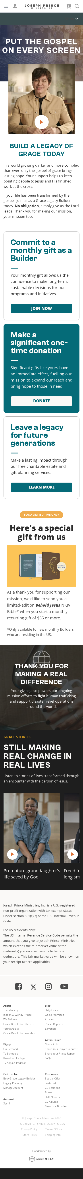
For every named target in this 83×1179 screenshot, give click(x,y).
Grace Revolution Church (18, 1024)
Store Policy (30, 1135)
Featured (50, 1083)
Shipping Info (53, 1135)
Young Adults (11, 1028)
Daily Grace (52, 1010)
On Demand (10, 1049)
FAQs (48, 1058)
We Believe (10, 1019)
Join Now (41, 308)
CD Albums (51, 1102)
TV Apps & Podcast (14, 1063)
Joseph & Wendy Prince (17, 1015)
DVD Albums (52, 1097)
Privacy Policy (29, 1129)
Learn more (42, 487)
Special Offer (52, 1078)
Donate (41, 400)
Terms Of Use (53, 1129)
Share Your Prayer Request (61, 1049)
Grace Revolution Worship (19, 1033)
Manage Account (13, 1088)
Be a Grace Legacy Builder (19, 1078)
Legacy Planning (12, 1083)
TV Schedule (10, 1053)
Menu (69, 18)
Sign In (7, 1103)
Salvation (50, 1028)
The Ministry (10, 1010)
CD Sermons (52, 1088)
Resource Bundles (56, 1106)
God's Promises (54, 1015)
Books (48, 1092)
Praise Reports (54, 1024)
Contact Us (51, 1044)
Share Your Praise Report (60, 1053)
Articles (49, 1019)
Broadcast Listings (14, 1058)
